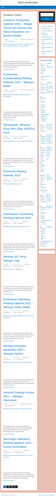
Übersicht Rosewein (47, 37)
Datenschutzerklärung (49, 495)
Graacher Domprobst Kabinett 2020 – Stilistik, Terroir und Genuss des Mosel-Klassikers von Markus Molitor (18, 28)
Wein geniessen (28, 2)
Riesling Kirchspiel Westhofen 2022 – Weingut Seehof (14, 349)
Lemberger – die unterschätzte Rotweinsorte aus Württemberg (49, 87)
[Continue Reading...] (8, 69)
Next (14, 486)
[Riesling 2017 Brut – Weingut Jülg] (19, 276)
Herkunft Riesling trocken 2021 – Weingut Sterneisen (18, 396)
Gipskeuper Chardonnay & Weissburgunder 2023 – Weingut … (46, 214)
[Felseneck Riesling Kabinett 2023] (19, 191)
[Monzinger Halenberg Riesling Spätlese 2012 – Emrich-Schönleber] (19, 463)
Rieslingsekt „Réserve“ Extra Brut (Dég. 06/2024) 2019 (19, 128)
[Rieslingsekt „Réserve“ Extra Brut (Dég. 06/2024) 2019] (19, 148)
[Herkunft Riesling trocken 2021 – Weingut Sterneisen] (19, 416)
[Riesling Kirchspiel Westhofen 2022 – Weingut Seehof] (19, 370)
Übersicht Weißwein (47, 30)
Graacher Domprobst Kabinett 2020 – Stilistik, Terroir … (49, 151)
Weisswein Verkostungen (27, 39)
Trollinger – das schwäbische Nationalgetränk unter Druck (46, 71)
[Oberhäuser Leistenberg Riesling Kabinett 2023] (19, 234)
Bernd (6, 39)
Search (47, 18)
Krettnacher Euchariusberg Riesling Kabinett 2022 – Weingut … (46, 235)
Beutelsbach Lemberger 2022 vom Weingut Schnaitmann (49, 138)
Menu (3, 7)
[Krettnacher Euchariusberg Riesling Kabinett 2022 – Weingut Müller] (19, 102)
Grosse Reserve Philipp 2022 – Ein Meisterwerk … (46, 182)
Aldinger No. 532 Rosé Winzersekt (49, 126)
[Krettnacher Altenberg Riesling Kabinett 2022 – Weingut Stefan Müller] (19, 323)
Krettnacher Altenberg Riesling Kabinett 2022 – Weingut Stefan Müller (18, 303)
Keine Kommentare (9, 41)
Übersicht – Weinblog (47, 26)
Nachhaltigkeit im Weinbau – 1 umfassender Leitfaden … (44, 117)
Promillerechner (46, 28)
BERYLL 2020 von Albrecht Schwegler (49, 197)
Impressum (41, 495)
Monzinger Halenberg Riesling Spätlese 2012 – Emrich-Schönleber (18, 442)
